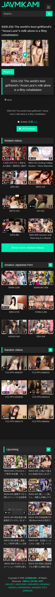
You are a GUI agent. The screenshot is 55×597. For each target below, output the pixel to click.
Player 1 (8, 72)
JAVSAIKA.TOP (38, 587)
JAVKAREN (33, 584)
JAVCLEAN (21, 584)
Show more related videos (27, 247)
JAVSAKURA (24, 587)
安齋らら (33, 122)
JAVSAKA (44, 584)
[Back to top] (46, 588)
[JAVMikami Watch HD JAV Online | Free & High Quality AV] (22, 4)
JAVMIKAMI (31, 578)
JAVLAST (9, 584)
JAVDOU (12, 587)
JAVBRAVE (27, 591)
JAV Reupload (28, 128)
